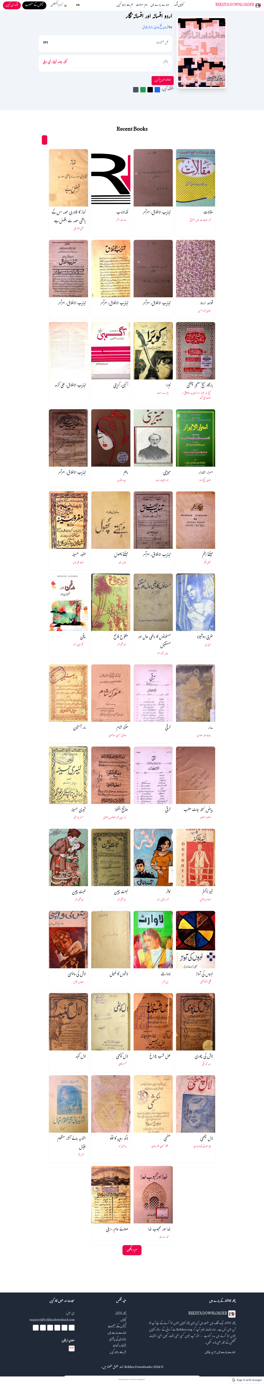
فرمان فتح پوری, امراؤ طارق (155, 27)
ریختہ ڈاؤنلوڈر (120, 1313)
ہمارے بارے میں (159, 5)
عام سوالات (142, 5)
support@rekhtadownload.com (52, 1320)
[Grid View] (44, 140)
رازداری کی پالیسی (117, 1339)
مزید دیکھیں (132, 1250)
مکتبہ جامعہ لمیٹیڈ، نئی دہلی (55, 62)
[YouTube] (57, 1327)
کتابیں (181, 5)
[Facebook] (71, 1327)
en (72, 1348)
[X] (64, 1327)
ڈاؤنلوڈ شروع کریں (163, 80)
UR (78, 5)
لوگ (176, 5)
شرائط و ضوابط (119, 1345)
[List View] (37, 140)
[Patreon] (35, 1327)
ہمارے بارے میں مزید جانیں (220, 1352)
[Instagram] (50, 1327)
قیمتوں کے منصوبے (117, 1326)
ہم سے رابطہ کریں (125, 5)
